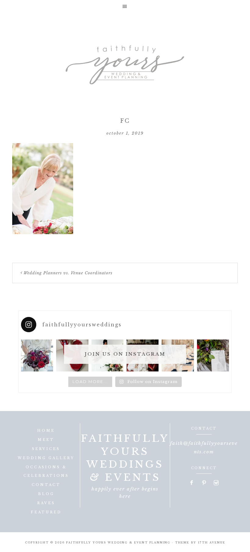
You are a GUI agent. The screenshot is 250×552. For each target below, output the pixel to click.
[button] (125, 6)
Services (46, 449)
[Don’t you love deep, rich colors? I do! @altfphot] (37, 355)
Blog (46, 494)
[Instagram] (216, 483)
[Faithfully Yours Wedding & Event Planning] (125, 63)
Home (46, 430)
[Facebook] (192, 483)
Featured (46, 512)
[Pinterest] (204, 483)
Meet (46, 440)
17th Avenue (211, 542)
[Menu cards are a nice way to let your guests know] (213, 355)
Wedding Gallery (46, 458)
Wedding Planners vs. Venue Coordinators (67, 273)
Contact (46, 485)
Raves (46, 503)
